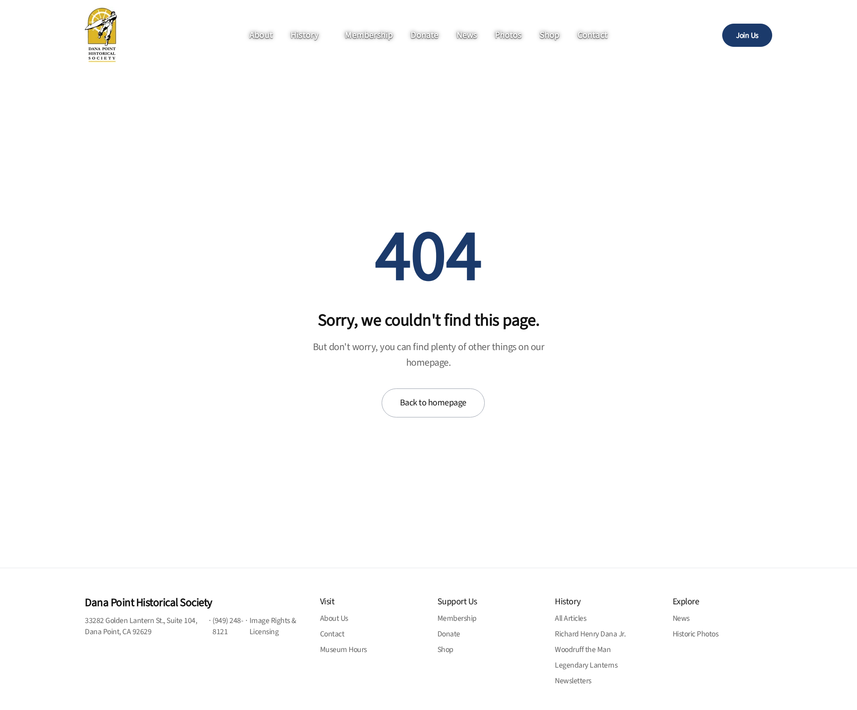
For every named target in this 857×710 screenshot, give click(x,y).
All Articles (570, 618)
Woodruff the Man (583, 649)
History (304, 35)
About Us (334, 618)
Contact (592, 35)
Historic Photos (696, 634)
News (467, 35)
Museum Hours (343, 649)
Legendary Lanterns (586, 665)
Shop (550, 35)
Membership (369, 35)
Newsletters (573, 680)
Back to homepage (433, 402)
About (261, 35)
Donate (424, 35)
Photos (508, 35)
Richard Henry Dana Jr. (590, 634)
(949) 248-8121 (227, 626)
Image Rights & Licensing (273, 626)
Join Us (747, 35)
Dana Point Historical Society (148, 603)
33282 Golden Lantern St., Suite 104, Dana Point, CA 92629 (141, 626)
